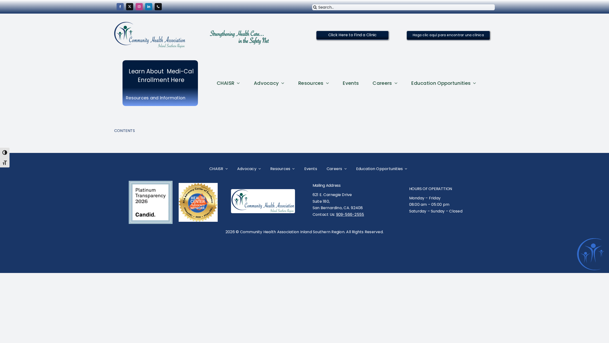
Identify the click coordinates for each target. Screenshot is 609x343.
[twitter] (129, 6)
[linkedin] (148, 6)
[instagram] (139, 6)
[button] (352, 35)
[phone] (158, 6)
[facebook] (120, 6)
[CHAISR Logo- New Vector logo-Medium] (263, 191)
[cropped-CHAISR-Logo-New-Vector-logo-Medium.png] (150, 23)
